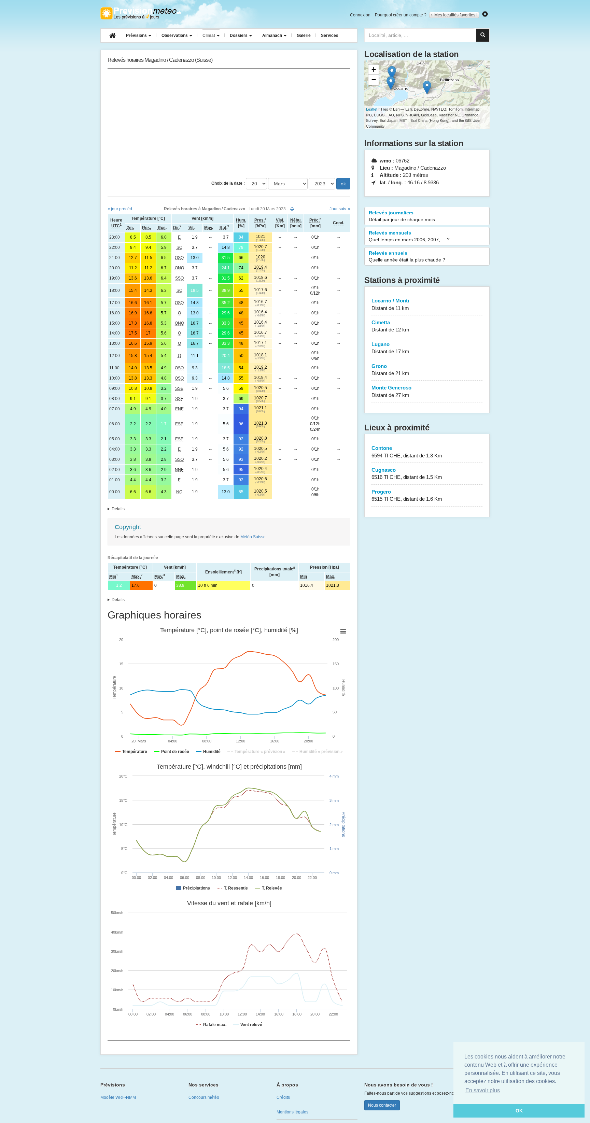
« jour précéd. (120, 209)
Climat (209, 35)
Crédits (283, 1097)
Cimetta (390, 325)
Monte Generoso (391, 391)
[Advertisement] (229, 123)
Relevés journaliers (402, 216)
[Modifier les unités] (485, 14)
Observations (175, 35)
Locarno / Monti (390, 304)
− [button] (373, 79)
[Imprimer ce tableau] (292, 209)
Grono (390, 369)
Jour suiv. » (339, 209)
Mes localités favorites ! (455, 15)
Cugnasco (406, 473)
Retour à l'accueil (140, 13)
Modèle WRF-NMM (118, 1097)
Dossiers (239, 35)
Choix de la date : (228, 183)
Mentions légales (292, 1112)
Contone (406, 451)
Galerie (304, 35)
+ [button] (373, 69)
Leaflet (371, 109)
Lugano (390, 347)
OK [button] (519, 1110)
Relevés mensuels (409, 236)
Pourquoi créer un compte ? (400, 15)
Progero (406, 495)
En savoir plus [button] (482, 1090)
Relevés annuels (407, 256)
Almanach (272, 35)
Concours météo (203, 1097)
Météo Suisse (253, 537)
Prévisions (137, 35)
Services (329, 35)
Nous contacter (382, 1105)
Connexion (360, 15)
